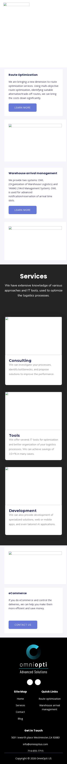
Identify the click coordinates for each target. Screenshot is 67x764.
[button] (23, 107)
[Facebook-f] (30, 682)
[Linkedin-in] (38, 682)
